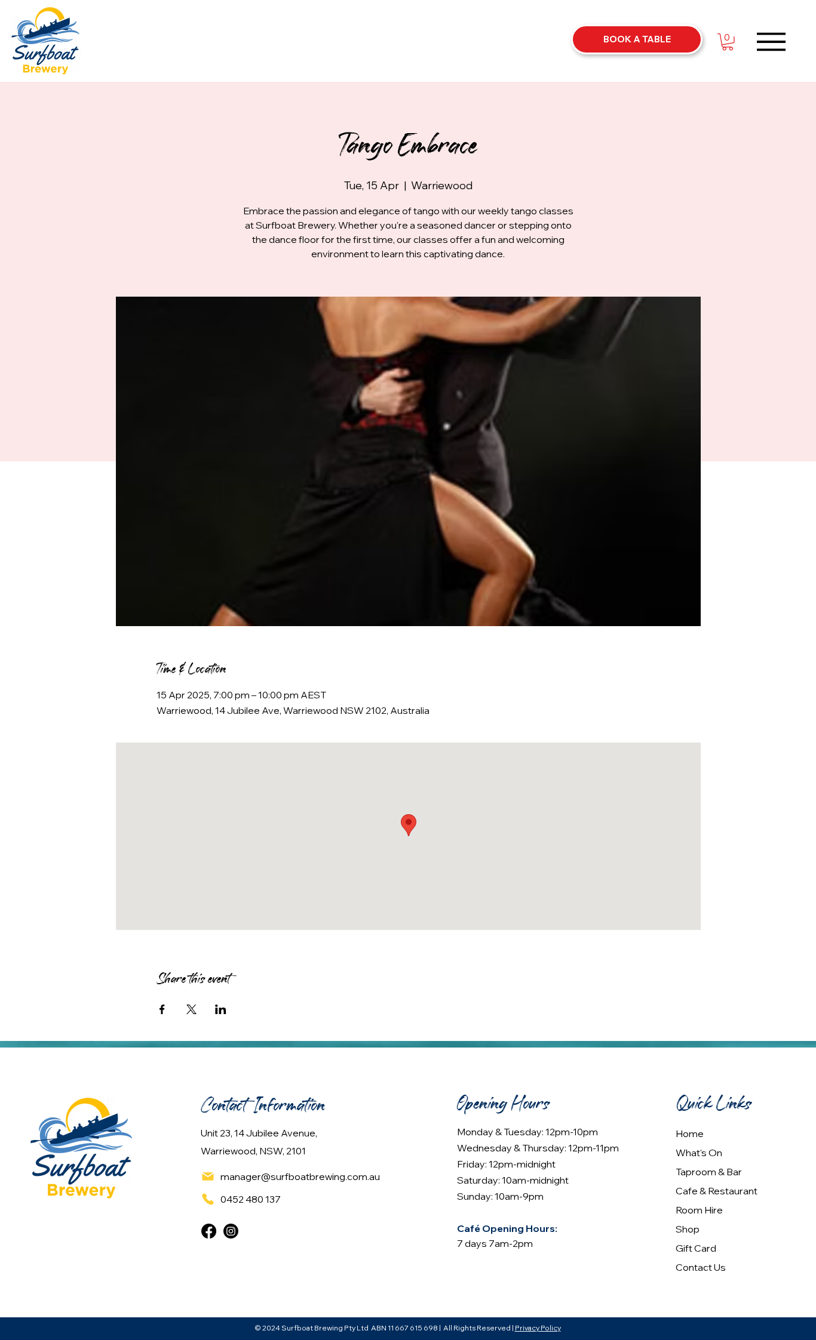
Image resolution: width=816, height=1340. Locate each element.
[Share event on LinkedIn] (220, 1009)
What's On (699, 1153)
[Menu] (771, 41)
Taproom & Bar (709, 1172)
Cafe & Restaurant (716, 1191)
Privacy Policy (538, 1327)
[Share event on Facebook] (162, 1009)
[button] (727, 42)
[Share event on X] (191, 1009)
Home (690, 1133)
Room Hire (699, 1210)
